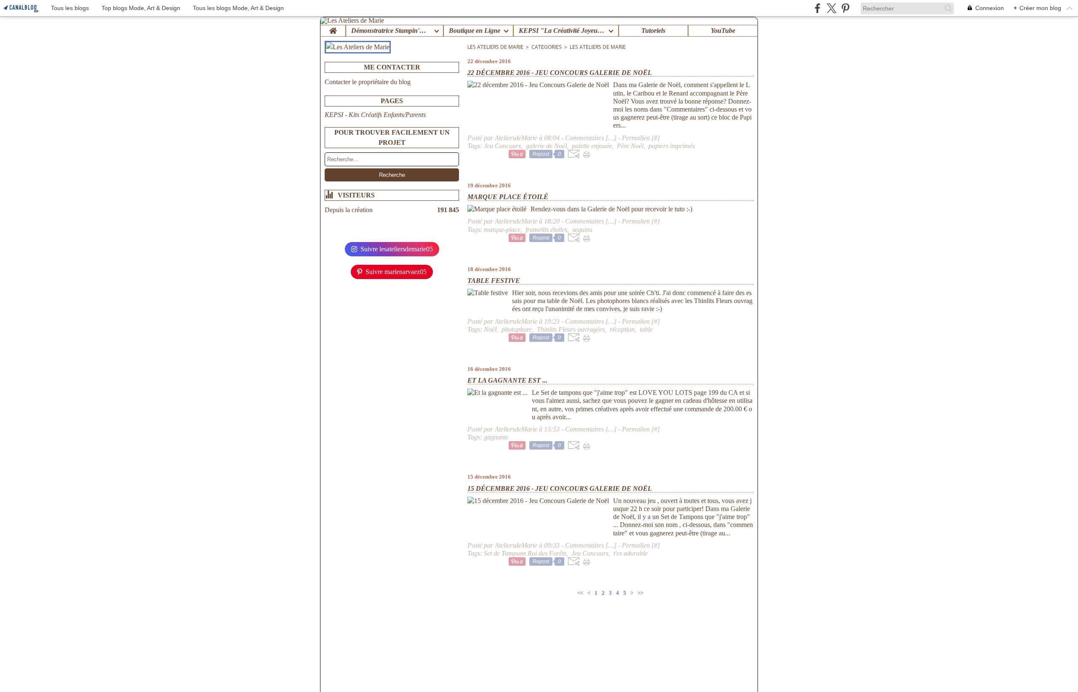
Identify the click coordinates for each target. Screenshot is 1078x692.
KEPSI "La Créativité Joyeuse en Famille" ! (562, 30)
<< (580, 593)
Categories (546, 47)
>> (640, 593)
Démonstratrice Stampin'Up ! (391, 30)
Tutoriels (653, 30)
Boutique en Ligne (474, 30)
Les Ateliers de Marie (495, 47)
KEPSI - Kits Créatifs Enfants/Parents (375, 114)
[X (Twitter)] (831, 8)
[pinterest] (845, 8)
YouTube (723, 30)
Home (333, 28)
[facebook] (817, 8)
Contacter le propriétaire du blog (368, 81)
